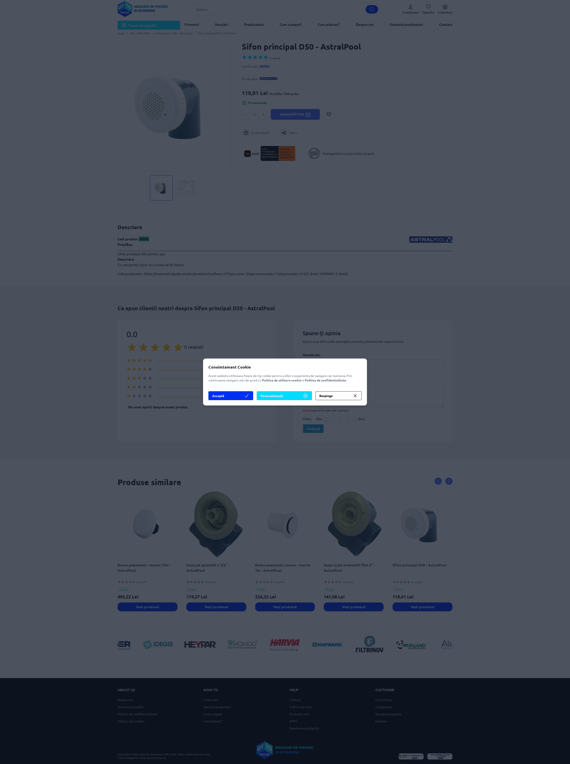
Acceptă (218, 396)
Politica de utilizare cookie (281, 380)
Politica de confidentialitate (325, 380)
